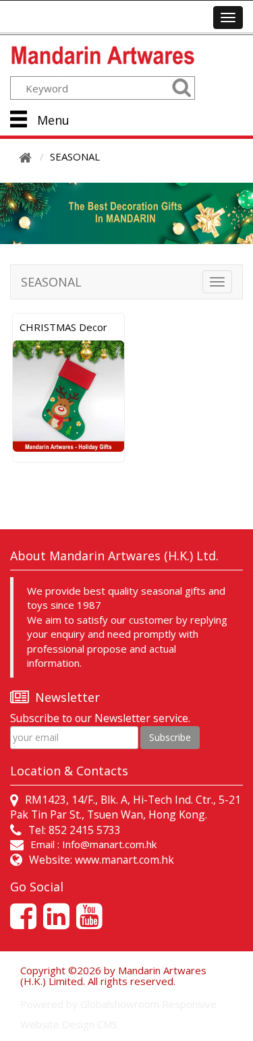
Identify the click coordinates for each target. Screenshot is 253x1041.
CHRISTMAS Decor (63, 327)
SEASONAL (75, 156)
